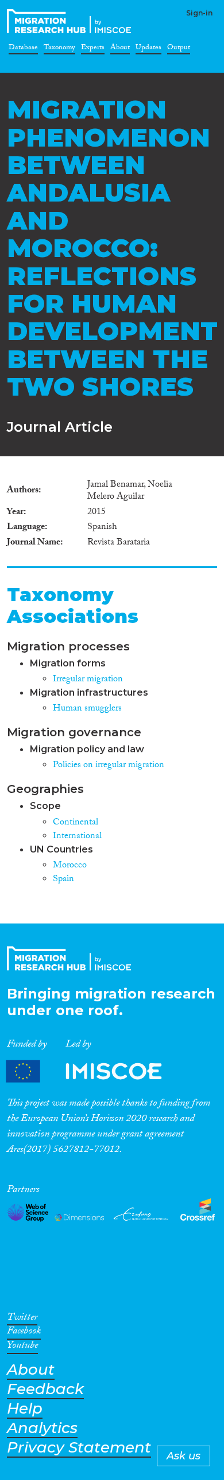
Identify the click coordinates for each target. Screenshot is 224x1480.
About (120, 49)
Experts (93, 49)
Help (25, 1409)
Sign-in (199, 13)
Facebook (24, 1333)
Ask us (183, 1456)
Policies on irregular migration (108, 765)
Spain (63, 879)
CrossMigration (71, 21)
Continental (75, 823)
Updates (148, 49)
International (77, 836)
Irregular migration (88, 680)
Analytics (42, 1428)
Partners (93, 1071)
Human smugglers (87, 709)
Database (23, 49)
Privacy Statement (79, 1448)
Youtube (22, 1347)
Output (178, 49)
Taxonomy (59, 49)
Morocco (70, 866)
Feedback (45, 1389)
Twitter (22, 1319)
